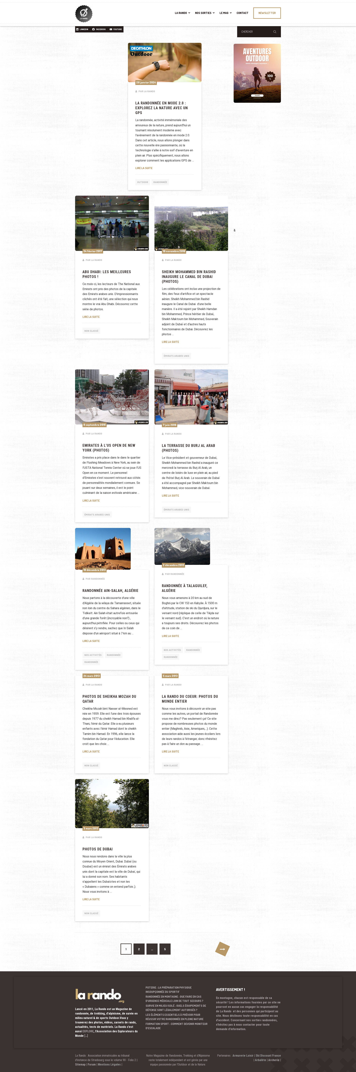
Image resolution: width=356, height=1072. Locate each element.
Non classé (91, 330)
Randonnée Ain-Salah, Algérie (111, 590)
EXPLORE (88, 1031)
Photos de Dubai (98, 849)
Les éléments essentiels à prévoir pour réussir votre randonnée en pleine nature (174, 1017)
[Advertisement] (261, 170)
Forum (92, 1064)
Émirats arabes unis (176, 355)
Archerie (273, 1060)
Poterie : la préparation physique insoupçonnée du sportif (169, 990)
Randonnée (160, 182)
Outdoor (142, 182)
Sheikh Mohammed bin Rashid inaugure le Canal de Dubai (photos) (189, 277)
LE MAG (224, 13)
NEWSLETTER (267, 13)
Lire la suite (164, 168)
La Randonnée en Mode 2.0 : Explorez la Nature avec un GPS (161, 108)
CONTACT (242, 13)
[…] (86, 1036)
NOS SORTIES (203, 13)
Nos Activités (93, 654)
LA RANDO (181, 13)
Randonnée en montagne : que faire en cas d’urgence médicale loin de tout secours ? (174, 999)
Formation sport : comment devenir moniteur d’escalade (176, 1026)
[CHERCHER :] (259, 31)
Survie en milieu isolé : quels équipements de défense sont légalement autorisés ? (176, 1008)
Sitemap (80, 1064)
